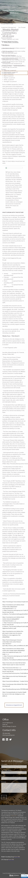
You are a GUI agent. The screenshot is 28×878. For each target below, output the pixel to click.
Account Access (5, 62)
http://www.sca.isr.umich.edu (10, 667)
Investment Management (8, 27)
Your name (9, 764)
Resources (4, 45)
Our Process (21, 27)
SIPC (16, 815)
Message (9, 782)
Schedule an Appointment (14, 705)
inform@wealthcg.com (8, 735)
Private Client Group (7, 24)
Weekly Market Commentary (9, 59)
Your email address (12, 770)
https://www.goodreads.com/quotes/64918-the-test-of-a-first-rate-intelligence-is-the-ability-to (14, 694)
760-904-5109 (6, 733)
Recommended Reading (8, 55)
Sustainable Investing (7, 48)
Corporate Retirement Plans (9, 41)
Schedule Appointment (8, 73)
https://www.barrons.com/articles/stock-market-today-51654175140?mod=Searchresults (13, 606)
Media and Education (7, 52)
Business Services (6, 34)
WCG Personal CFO (19, 66)
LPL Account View (6, 66)
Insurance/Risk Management (9, 31)
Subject (9, 776)
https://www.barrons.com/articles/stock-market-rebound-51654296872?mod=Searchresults (13, 619)
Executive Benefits (6, 38)
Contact (3, 69)
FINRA (12, 815)
